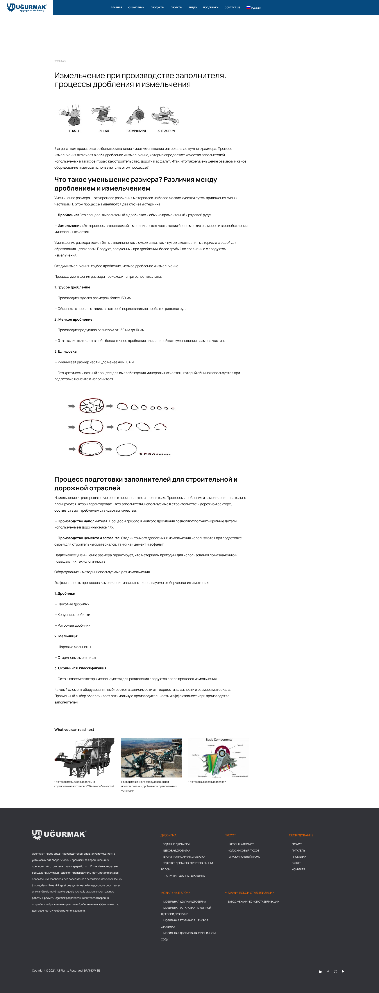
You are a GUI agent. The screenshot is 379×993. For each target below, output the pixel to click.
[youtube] (343, 971)
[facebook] (328, 971)
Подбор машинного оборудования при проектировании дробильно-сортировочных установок (149, 786)
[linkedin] (321, 971)
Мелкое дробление (75, 319)
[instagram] (336, 971)
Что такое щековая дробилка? (207, 782)
